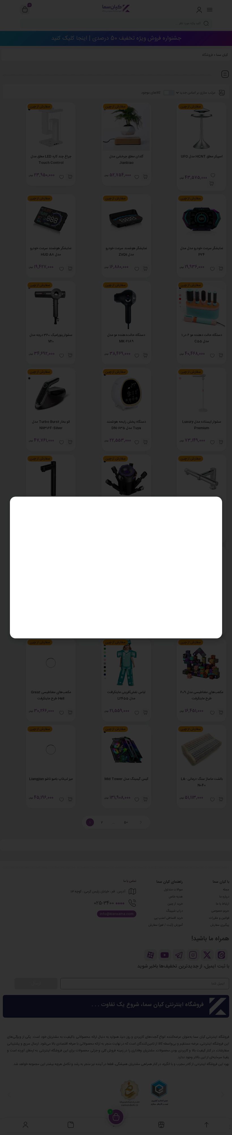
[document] (116, 567)
